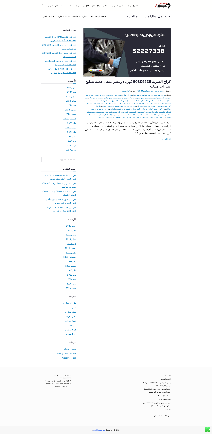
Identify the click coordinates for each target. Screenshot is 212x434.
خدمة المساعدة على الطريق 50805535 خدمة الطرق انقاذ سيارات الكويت (157, 390)
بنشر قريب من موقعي (101, 95)
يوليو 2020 (71, 132)
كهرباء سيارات (70, 330)
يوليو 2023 (71, 123)
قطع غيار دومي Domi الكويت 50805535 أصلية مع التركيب (59, 47)
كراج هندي (110, 114)
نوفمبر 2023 (71, 114)
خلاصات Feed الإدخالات (66, 353)
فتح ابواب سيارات (81, 5)
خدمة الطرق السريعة (128, 101)
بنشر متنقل (140, 98)
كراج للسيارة (93, 112)
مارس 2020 (71, 150)
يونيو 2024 (71, 92)
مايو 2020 (72, 141)
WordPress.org (69, 358)
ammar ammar (159, 91)
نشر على (144, 91)
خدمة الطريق (116, 101)
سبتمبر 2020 (70, 127)
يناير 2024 (71, 105)
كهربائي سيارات (126, 117)
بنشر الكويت (113, 95)
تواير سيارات (71, 316)
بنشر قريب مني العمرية (159, 98)
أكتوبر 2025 (71, 87)
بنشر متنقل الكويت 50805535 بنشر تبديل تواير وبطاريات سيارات (157, 384)
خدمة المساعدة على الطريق (60, 5)
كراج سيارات (102, 112)
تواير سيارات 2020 (141, 101)
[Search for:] (59, 159)
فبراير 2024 (71, 101)
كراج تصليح (150, 112)
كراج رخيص (124, 112)
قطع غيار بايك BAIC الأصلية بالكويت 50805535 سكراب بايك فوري (61, 71)
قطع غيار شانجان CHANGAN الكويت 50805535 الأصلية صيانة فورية (60, 39)
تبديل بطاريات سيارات (129, 98)
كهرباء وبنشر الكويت (151, 117)
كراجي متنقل (96, 114)
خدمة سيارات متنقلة (114, 103)
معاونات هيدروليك (114, 117)
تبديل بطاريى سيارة (95, 98)
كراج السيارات (139, 109)
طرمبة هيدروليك (116, 106)
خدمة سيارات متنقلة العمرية (98, 103)
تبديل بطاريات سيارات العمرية (111, 98)
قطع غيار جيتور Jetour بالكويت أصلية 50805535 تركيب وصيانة (60, 63)
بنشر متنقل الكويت (99, 430)
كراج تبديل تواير (160, 112)
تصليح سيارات (132, 5)
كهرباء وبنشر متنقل (137, 117)
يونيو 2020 (71, 136)
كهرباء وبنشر (71, 334)
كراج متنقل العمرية (143, 114)
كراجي (104, 114)
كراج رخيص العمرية (113, 112)
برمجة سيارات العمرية (147, 95)
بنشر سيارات (156, 416)
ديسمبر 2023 (70, 110)
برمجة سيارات (160, 95)
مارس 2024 (71, 96)
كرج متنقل (161, 117)
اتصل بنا (168, 375)
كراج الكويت (121, 109)
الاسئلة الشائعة (166, 379)
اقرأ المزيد (166, 139)
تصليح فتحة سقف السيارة (157, 101)
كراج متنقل (96, 5)
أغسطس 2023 (69, 119)
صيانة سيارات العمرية (129, 106)
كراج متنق (161, 114)
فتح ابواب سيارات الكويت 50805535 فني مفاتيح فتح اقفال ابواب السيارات (157, 404)
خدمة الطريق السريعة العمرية (101, 101)
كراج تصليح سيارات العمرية (138, 112)
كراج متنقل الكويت (130, 114)
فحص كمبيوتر (106, 106)
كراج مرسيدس (119, 114)
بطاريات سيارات (117, 5)
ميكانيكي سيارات (102, 117)
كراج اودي (113, 109)
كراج (163, 109)
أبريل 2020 (71, 145)
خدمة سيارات (126, 103)
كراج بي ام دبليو (104, 109)
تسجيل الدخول (70, 349)
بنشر (105, 5)
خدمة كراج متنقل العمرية (154, 106)
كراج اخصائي (157, 109)
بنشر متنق (148, 98)
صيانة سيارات (141, 106)
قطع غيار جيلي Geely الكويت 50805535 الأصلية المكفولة (59, 55)
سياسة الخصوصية (165, 399)
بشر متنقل (136, 95)
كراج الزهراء (148, 109)
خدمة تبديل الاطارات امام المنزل (141, 103)
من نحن (168, 409)
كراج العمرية (130, 109)
